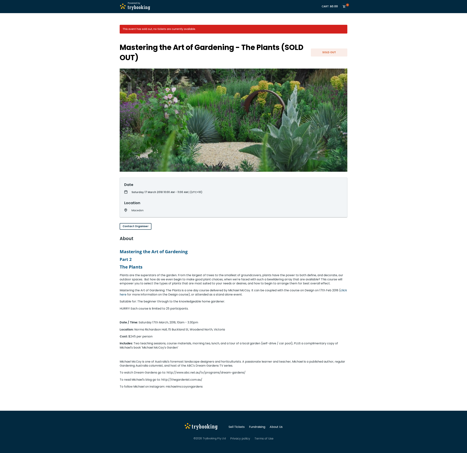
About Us (276, 427)
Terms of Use (263, 439)
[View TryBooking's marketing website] (201, 427)
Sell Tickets (237, 427)
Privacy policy (240, 439)
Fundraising (257, 427)
